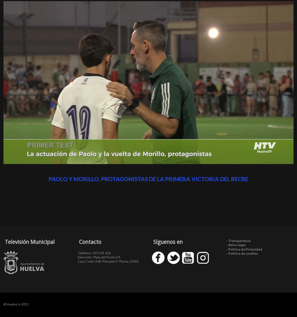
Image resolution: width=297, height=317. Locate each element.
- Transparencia (238, 241)
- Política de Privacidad (244, 249)
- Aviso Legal (235, 245)
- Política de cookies (242, 253)
